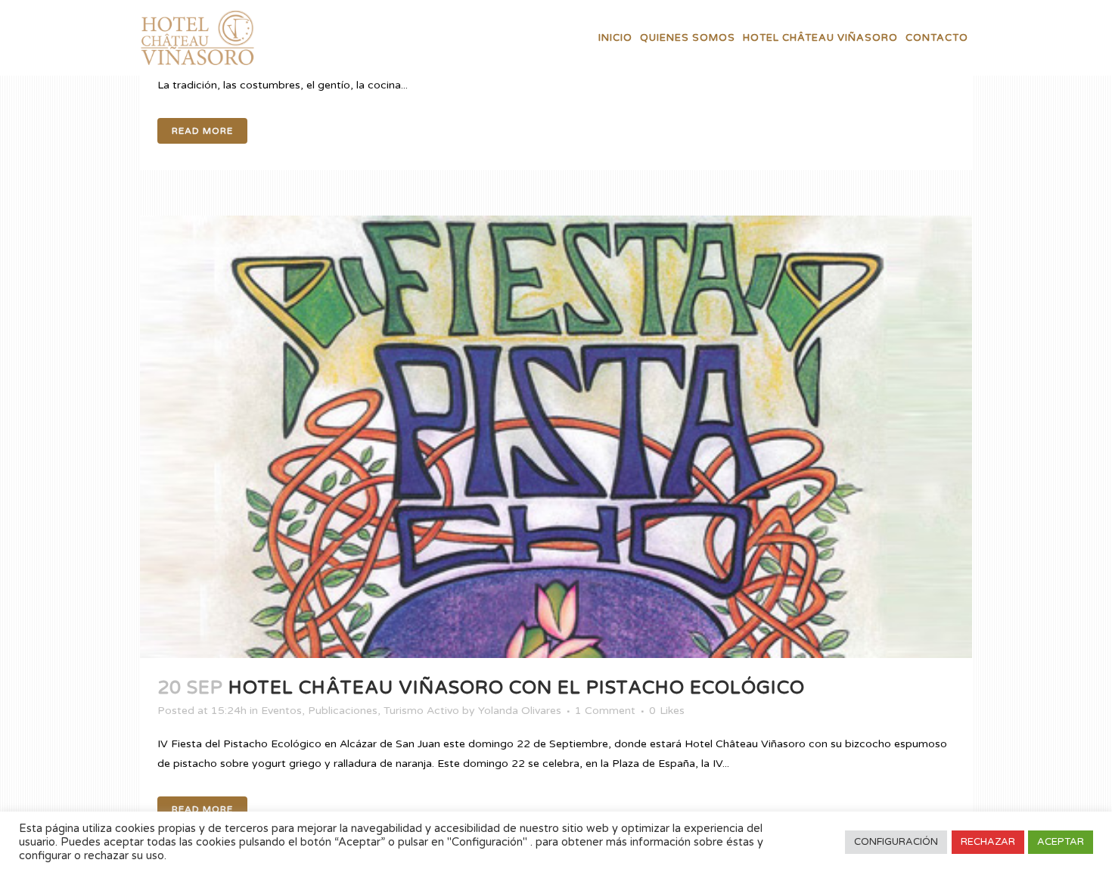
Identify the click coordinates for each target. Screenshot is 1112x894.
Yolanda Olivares (519, 710)
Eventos (281, 710)
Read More (202, 131)
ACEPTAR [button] (1060, 842)
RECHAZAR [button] (988, 842)
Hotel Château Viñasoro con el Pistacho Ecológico (516, 688)
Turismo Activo (421, 710)
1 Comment (605, 710)
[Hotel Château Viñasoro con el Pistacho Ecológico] (556, 437)
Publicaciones (342, 710)
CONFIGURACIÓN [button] (896, 842)
